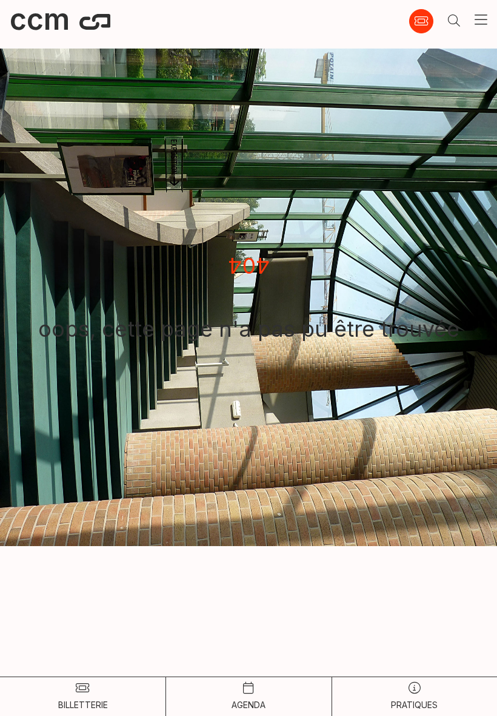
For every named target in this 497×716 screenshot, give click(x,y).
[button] (454, 21)
